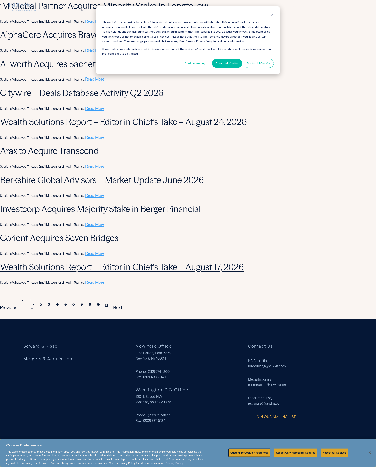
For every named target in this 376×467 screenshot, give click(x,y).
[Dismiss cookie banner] (272, 14)
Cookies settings (195, 63)
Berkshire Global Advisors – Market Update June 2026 (102, 180)
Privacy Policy (174, 463)
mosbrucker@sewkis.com (267, 384)
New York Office (154, 346)
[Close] (369, 452)
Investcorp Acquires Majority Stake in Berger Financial (100, 208)
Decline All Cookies (258, 63)
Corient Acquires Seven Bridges (59, 237)
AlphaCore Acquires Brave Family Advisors (80, 34)
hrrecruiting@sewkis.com (267, 366)
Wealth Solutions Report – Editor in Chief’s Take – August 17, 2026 (122, 267)
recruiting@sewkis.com (265, 403)
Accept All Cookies (227, 63)
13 (106, 305)
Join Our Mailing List (275, 416)
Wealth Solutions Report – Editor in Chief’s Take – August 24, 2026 (123, 121)
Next (117, 307)
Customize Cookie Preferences (249, 452)
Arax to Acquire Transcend (49, 150)
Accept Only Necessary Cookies (295, 452)
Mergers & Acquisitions (335, 7)
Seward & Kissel (297, 7)
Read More (94, 21)
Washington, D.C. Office (162, 389)
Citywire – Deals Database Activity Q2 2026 (82, 92)
